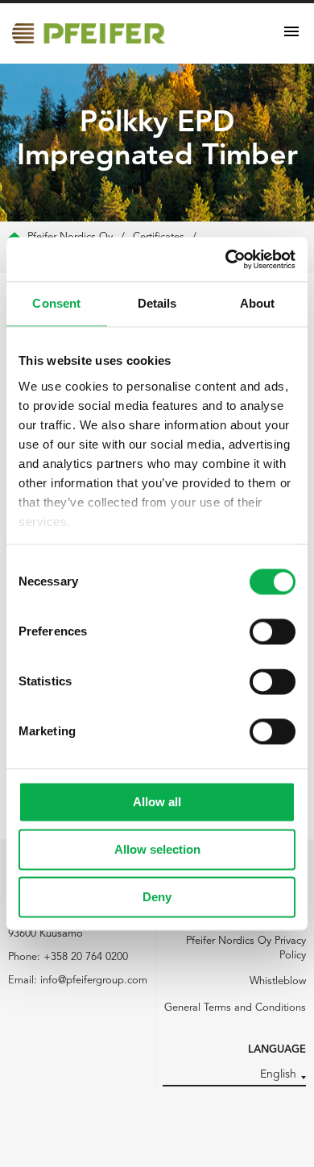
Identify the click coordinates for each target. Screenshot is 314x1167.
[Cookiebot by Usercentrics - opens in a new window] (225, 259)
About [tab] (257, 303)
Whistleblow (278, 981)
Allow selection (157, 849)
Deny (157, 897)
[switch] (272, 631)
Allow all (157, 802)
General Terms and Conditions (235, 1008)
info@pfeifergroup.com (93, 980)
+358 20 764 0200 (85, 957)
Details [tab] (157, 303)
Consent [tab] (56, 303)
